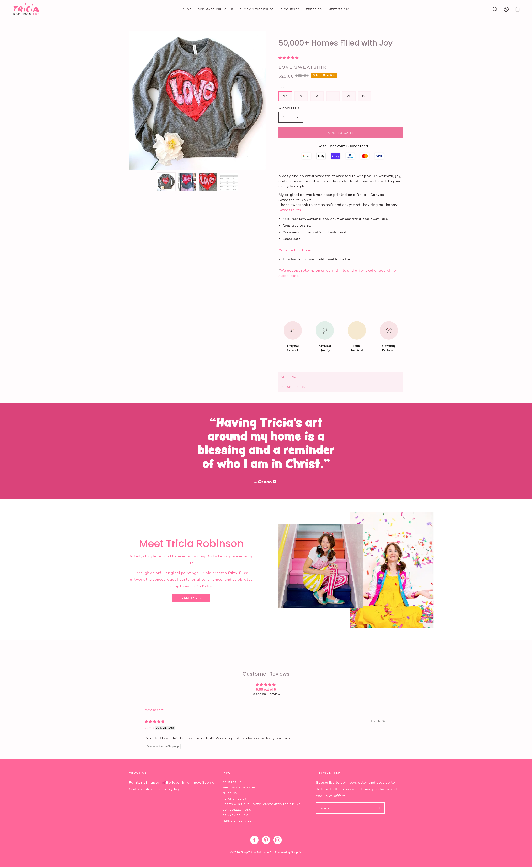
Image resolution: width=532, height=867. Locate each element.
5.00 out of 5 (266, 689)
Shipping (288, 376)
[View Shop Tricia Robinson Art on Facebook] (254, 840)
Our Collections (236, 809)
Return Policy (293, 386)
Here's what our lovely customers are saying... (262, 804)
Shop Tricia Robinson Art (257, 852)
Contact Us (231, 782)
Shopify (296, 852)
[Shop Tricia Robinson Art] (25, 9)
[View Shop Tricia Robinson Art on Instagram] (277, 840)
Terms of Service (237, 820)
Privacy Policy (235, 815)
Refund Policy (234, 798)
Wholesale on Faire (239, 787)
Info (226, 772)
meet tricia (191, 597)
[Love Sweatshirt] (166, 181)
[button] (288, 58)
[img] (155, 721)
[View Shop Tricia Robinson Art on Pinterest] (266, 840)
